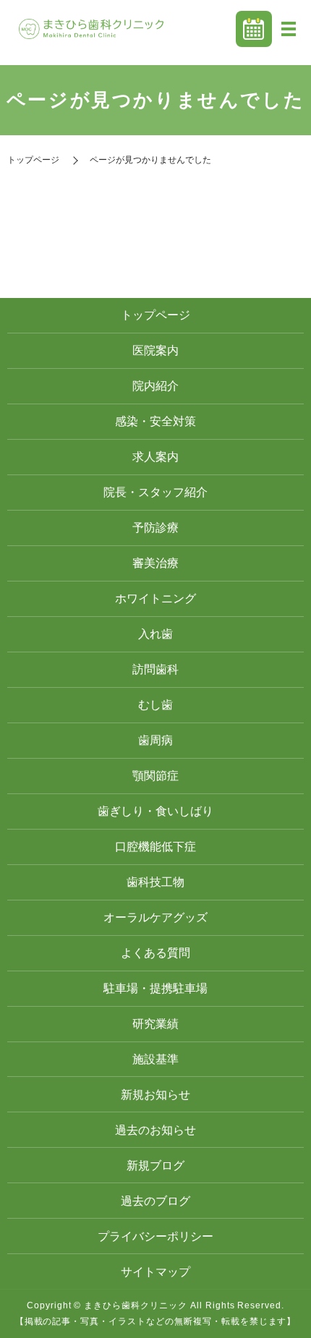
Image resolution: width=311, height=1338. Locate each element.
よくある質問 (155, 953)
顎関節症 (155, 776)
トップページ (33, 160)
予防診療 (155, 527)
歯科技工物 (155, 882)
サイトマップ (155, 1272)
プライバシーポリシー (155, 1236)
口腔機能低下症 (155, 846)
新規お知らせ (155, 1094)
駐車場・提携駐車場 (155, 988)
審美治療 (155, 563)
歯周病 (155, 740)
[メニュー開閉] (288, 29)
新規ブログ (155, 1165)
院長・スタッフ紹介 (155, 492)
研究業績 (155, 1024)
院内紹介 (155, 386)
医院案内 (155, 350)
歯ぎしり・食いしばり (155, 811)
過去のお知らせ (155, 1130)
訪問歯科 (155, 669)
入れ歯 (155, 634)
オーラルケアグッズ (155, 917)
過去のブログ (155, 1201)
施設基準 (155, 1059)
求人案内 (155, 457)
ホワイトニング (155, 598)
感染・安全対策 (155, 421)
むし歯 (155, 705)
